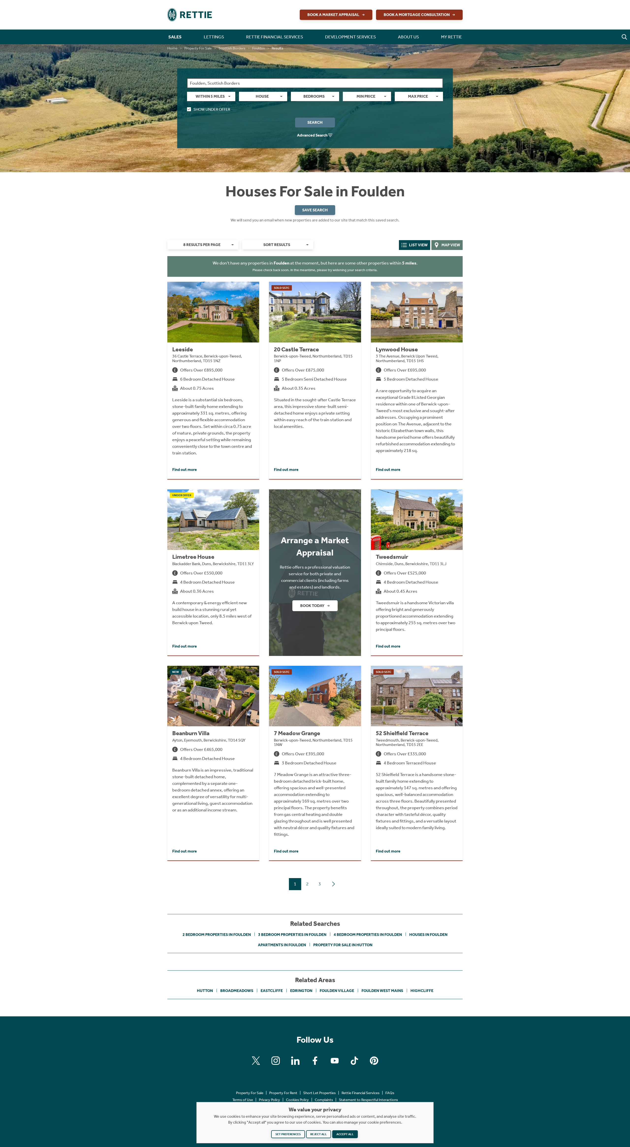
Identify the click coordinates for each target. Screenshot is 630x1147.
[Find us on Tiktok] (354, 1060)
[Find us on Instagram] (275, 1060)
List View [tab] (418, 245)
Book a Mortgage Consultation (417, 14)
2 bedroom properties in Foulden (217, 934)
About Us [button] (408, 37)
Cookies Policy (297, 1100)
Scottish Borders (232, 48)
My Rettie (451, 37)
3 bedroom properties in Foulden (292, 934)
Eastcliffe (272, 990)
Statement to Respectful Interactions (368, 1100)
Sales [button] (175, 37)
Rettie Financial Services (360, 1093)
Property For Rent (283, 1093)
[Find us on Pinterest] (374, 1060)
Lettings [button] (214, 37)
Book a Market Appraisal (333, 14)
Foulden (258, 48)
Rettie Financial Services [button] (274, 37)
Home (172, 48)
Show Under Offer (211, 109)
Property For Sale (198, 48)
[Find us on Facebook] (315, 1060)
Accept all (345, 1134)
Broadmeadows (236, 990)
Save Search (315, 210)
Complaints (324, 1100)
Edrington (301, 990)
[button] (624, 37)
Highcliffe (421, 990)
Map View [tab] (450, 245)
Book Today (312, 605)
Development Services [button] (350, 37)
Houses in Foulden (428, 934)
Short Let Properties (319, 1093)
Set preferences (288, 1134)
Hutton (205, 990)
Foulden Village (337, 990)
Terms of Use (242, 1100)
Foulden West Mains (382, 990)
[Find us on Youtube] (335, 1060)
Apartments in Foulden (282, 945)
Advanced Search (312, 135)
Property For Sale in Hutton (342, 945)
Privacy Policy (269, 1100)
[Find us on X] (256, 1060)
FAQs (389, 1093)
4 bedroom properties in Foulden (368, 934)
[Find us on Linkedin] (295, 1060)
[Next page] (333, 884)
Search (315, 122)
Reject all (318, 1134)
